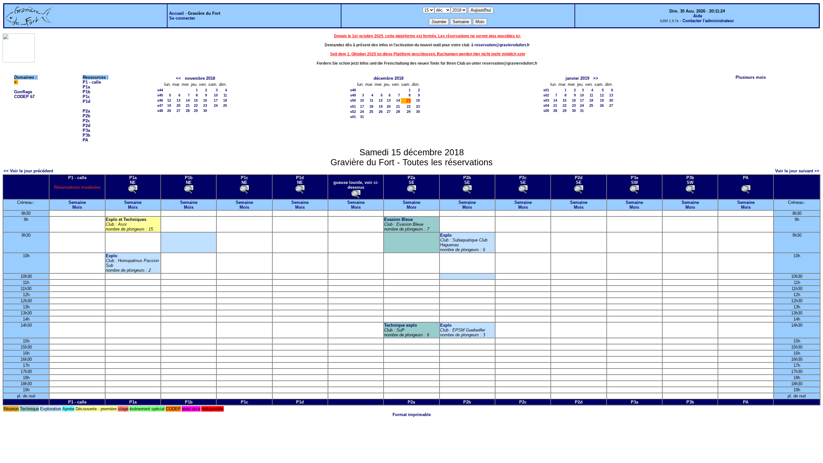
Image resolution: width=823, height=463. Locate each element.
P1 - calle (92, 82)
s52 (353, 111)
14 (188, 100)
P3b (86, 135)
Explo (446, 235)
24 (216, 105)
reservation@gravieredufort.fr (502, 45)
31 (362, 117)
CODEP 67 (24, 96)
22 (196, 105)
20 (178, 105)
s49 (353, 95)
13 (178, 100)
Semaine (77, 202)
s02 (546, 95)
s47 (160, 105)
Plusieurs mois (751, 77)
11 (225, 95)
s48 (160, 111)
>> (595, 78)
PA (85, 140)
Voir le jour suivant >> (797, 170)
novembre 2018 (200, 78)
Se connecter (182, 18)
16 (205, 100)
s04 (546, 105)
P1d (86, 101)
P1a (86, 87)
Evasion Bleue (398, 219)
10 (216, 95)
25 (225, 105)
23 (205, 105)
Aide (697, 16)
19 (169, 105)
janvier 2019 (577, 78)
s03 (546, 100)
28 (188, 111)
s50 (353, 100)
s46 (160, 100)
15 (196, 100)
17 (216, 100)
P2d (86, 125)
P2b (86, 115)
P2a (86, 111)
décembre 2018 (388, 78)
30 (205, 111)
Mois (77, 207)
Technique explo (400, 325)
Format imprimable (412, 414)
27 (178, 111)
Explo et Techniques (126, 219)
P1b (86, 91)
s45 (160, 95)
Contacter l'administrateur (708, 20)
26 (169, 111)
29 (196, 111)
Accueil (176, 13)
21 (188, 105)
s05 (546, 111)
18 (225, 100)
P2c (86, 120)
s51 (353, 106)
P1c (86, 96)
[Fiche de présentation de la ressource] (133, 188)
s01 (353, 117)
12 (169, 100)
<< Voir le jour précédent (28, 170)
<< (178, 78)
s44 (160, 90)
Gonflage (23, 91)
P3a (86, 130)
